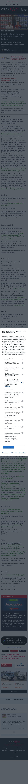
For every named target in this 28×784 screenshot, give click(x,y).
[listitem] (14, 359)
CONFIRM (8, 447)
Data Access (14, 452)
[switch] (22, 363)
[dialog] (14, 392)
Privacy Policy (22, 452)
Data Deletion (5, 452)
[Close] (24, 331)
